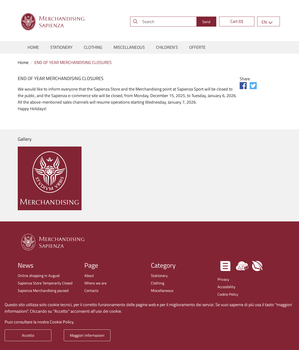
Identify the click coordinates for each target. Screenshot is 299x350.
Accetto (28, 335)
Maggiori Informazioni (87, 335)
